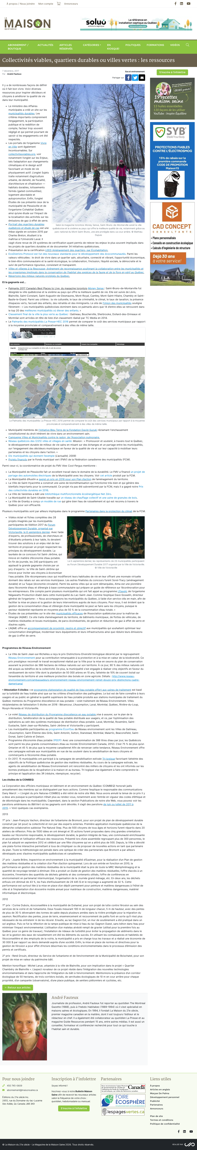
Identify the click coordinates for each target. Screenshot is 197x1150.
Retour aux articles (18, 987)
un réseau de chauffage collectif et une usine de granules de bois (99, 497)
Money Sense (96, 288)
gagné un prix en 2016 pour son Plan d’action (65, 479)
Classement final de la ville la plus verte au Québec (38, 314)
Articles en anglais (160, 1089)
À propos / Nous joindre (21, 3)
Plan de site (156, 1116)
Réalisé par (177, 1144)
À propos (155, 1085)
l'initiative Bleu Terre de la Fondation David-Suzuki (67, 429)
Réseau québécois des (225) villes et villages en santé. (40, 441)
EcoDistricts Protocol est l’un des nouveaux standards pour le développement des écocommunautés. (67, 253)
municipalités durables (21, 113)
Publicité (155, 1101)
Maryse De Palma (159, 1093)
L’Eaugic (122, 591)
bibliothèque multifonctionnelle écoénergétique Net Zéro (78, 493)
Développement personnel (164, 1097)
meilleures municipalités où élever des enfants (51, 310)
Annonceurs (156, 1108)
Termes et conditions (161, 1120)
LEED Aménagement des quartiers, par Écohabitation (76, 250)
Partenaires (156, 1104)
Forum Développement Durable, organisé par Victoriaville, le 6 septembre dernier (31, 528)
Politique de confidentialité (165, 1123)
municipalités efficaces (69, 613)
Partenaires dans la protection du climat (108, 511)
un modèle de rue (51, 501)
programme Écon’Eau (61, 729)
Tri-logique (108, 758)
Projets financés (17, 459)
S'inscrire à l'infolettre (172, 72)
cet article (106, 475)
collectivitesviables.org (21, 154)
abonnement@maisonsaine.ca (22, 1090)
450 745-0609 (14, 1085)
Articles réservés (65, 47)
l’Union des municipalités (117, 303)
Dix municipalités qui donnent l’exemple (31, 455)
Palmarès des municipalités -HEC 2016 (40, 321)
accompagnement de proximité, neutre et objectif (57, 628)
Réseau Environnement (21, 657)
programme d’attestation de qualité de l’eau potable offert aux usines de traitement (82, 689)
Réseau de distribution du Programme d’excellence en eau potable (57, 714)
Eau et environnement (135, 71)
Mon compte (45, 3)
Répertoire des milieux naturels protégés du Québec (38, 276)
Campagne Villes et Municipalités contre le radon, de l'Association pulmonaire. (54, 437)
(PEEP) (57, 740)
